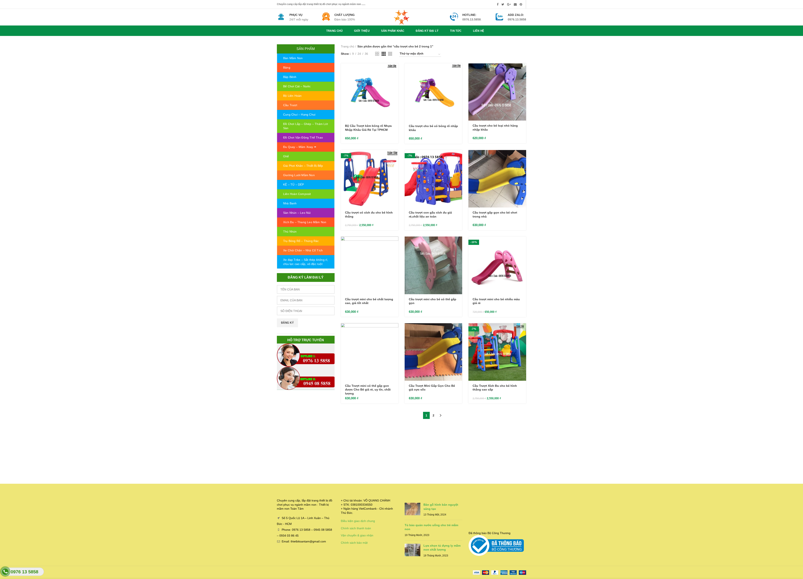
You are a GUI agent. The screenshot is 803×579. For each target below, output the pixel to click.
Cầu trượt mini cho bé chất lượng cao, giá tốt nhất (369, 301)
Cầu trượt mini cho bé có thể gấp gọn (432, 301)
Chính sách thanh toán (356, 528)
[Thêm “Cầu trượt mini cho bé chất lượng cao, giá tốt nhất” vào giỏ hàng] (395, 243)
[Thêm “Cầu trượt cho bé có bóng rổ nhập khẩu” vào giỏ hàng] (459, 70)
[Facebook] (497, 4)
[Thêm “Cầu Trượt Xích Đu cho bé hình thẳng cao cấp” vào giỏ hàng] (523, 330)
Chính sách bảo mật (354, 542)
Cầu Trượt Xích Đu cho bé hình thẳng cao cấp (495, 387)
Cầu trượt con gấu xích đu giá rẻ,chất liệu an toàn (430, 214)
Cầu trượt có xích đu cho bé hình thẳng (369, 214)
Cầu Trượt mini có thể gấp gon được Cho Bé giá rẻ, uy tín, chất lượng (368, 389)
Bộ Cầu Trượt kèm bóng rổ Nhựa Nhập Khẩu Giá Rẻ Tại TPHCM (368, 127)
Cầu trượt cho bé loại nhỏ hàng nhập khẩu (495, 127)
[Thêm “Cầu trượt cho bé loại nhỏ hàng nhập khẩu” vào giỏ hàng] (523, 70)
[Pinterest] (521, 4)
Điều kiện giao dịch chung (358, 521)
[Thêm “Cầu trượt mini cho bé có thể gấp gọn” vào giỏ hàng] (459, 243)
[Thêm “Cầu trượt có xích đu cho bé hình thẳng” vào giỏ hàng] (395, 157)
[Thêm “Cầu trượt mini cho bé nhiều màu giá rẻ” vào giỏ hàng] (523, 243)
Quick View (395, 79)
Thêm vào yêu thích (395, 89)
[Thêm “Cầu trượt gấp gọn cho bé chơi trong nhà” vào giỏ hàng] (523, 157)
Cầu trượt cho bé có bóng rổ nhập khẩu (433, 127)
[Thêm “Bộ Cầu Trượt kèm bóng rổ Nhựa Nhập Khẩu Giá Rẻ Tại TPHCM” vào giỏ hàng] (395, 70)
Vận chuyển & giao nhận (357, 535)
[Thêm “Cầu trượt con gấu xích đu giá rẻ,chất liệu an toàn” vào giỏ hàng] (459, 157)
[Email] (515, 4)
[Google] (509, 4)
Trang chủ (347, 46)
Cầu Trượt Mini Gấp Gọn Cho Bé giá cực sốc (432, 387)
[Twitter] (503, 4)
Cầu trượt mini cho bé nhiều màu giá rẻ (496, 301)
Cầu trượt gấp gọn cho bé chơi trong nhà (495, 214)
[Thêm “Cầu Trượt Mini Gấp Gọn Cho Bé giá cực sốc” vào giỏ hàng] (459, 330)
